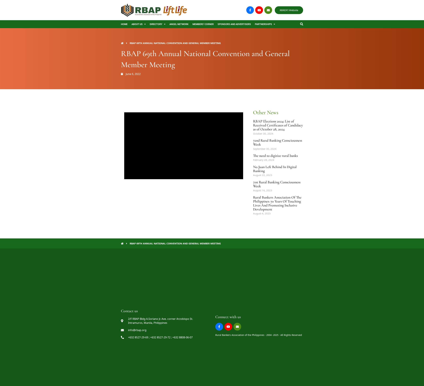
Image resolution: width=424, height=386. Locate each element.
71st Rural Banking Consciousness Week (276, 184)
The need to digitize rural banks (275, 156)
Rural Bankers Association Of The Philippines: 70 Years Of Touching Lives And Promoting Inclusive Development (277, 203)
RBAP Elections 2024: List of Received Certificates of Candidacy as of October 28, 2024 (278, 125)
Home (124, 24)
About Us (137, 24)
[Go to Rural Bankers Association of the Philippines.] (122, 43)
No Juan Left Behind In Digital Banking (275, 169)
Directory (156, 24)
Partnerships (263, 24)
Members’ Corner (203, 24)
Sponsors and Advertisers (234, 24)
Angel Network (178, 24)
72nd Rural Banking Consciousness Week (277, 142)
